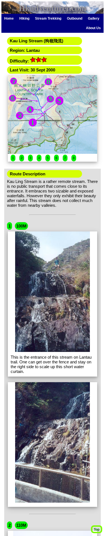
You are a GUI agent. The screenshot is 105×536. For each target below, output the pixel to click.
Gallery (93, 18)
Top (96, 530)
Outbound (74, 18)
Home (9, 18)
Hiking (24, 18)
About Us (93, 28)
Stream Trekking (48, 18)
